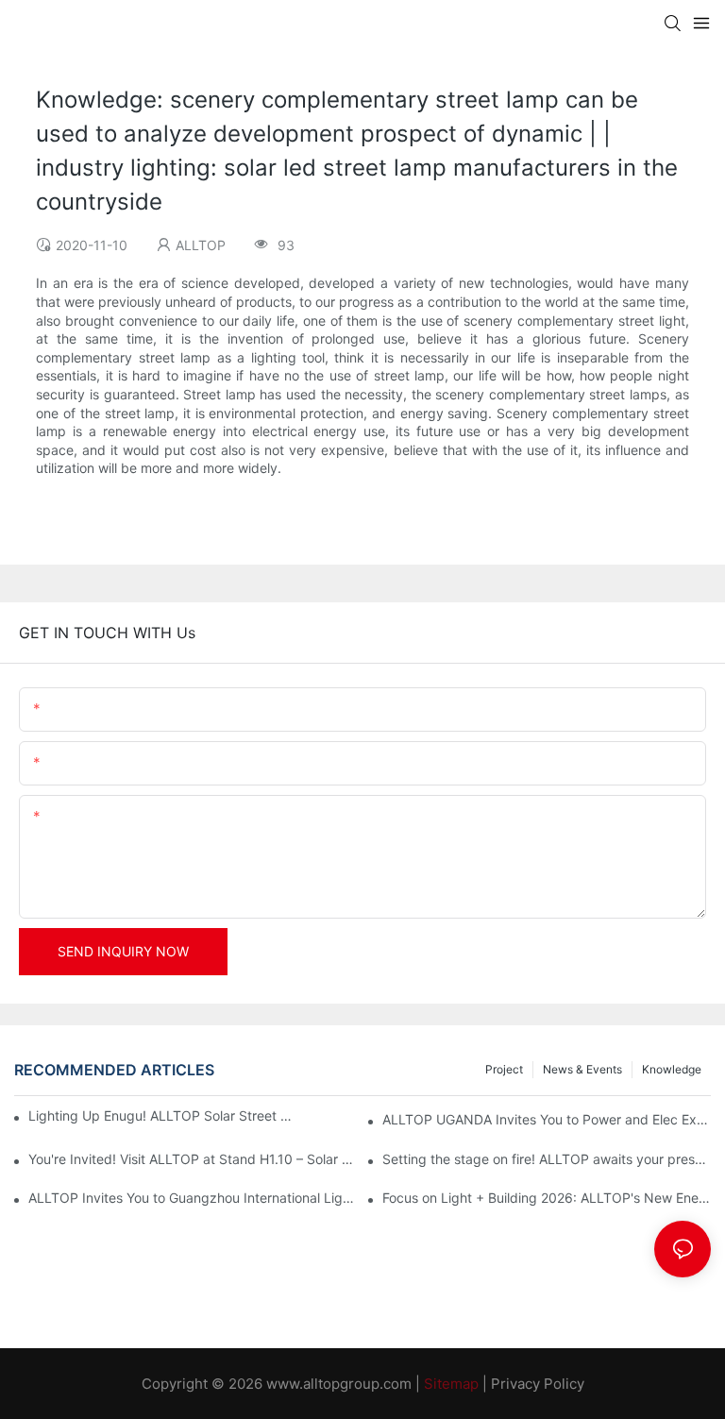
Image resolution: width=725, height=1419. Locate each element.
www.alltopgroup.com (339, 1384)
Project (504, 1069)
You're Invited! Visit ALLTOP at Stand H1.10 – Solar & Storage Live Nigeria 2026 (192, 1159)
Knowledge (671, 1069)
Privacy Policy (537, 1384)
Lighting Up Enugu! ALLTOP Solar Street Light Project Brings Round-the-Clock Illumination (163, 1115)
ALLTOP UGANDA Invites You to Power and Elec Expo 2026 (546, 1119)
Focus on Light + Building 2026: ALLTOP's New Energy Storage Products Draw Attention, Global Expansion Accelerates (546, 1198)
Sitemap (451, 1384)
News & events (582, 1069)
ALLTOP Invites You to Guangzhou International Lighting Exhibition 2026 (192, 1198)
